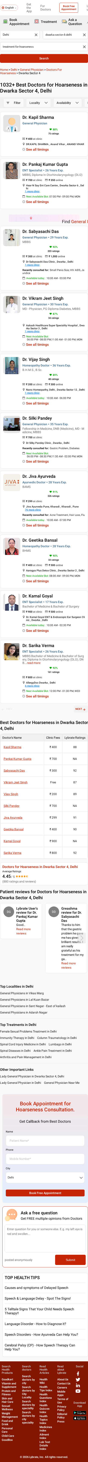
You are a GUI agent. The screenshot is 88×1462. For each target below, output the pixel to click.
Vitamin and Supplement (9, 1385)
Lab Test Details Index (45, 1445)
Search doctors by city (28, 1380)
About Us (62, 1379)
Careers (62, 1387)
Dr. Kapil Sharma (38, 117)
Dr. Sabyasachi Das (40, 231)
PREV (9, 708)
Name (9, 1131)
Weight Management (10, 1415)
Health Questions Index (46, 1398)
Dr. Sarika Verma (38, 645)
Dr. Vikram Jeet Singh (42, 298)
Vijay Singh (11, 794)
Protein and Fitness (9, 1392)
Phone (9, 1149)
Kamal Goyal (12, 841)
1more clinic (32, 191)
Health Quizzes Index (45, 1409)
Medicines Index (46, 1428)
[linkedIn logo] (78, 1386)
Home (4, 69)
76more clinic (33, 509)
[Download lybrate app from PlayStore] (79, 1413)
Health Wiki (43, 1381)
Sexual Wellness (7, 1407)
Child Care (8, 1435)
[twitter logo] (78, 1381)
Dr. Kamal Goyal (37, 596)
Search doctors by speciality (28, 1405)
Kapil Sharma (12, 747)
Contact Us (63, 1383)
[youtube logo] (78, 1392)
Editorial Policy (62, 1415)
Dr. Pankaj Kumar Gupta (45, 164)
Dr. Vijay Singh (36, 359)
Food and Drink (7, 1422)
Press (61, 1421)
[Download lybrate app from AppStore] (79, 1419)
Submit (70, 1260)
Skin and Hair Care (7, 1400)
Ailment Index (44, 1436)
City (8, 1168)
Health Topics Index (44, 1420)
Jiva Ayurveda (13, 817)
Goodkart (7, 1379)
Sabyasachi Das (14, 770)
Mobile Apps (61, 1393)
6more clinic (32, 685)
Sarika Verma (12, 853)
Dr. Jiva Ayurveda (39, 476)
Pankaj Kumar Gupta (17, 758)
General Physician (32, 69)
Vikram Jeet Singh (16, 782)
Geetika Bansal (13, 829)
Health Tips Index (46, 1388)
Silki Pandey (11, 805)
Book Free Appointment (68, 8)
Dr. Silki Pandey (37, 418)
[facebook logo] (78, 1375)
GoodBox (7, 1439)
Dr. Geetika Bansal (39, 540)
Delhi (14, 69)
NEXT (78, 708)
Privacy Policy (61, 1408)
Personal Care (7, 1430)
